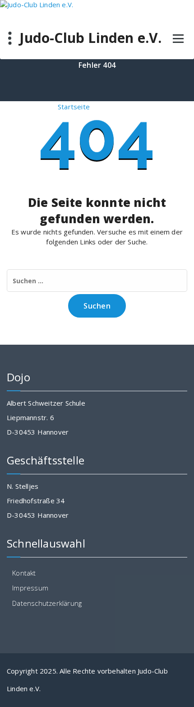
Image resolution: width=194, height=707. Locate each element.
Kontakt (24, 572)
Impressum (30, 587)
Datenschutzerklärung (47, 603)
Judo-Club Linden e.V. (90, 38)
